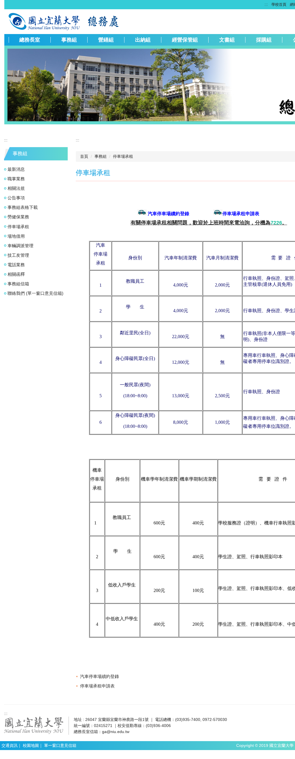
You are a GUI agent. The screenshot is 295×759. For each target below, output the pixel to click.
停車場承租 (18, 226)
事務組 (69, 40)
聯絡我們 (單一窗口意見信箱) (35, 293)
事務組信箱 (18, 283)
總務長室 (29, 40)
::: (266, 4)
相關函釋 (16, 274)
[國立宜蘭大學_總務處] (45, 21)
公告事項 (16, 197)
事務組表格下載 (22, 207)
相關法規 (16, 188)
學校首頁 (278, 4)
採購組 (264, 40)
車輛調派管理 (20, 245)
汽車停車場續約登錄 (99, 676)
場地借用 (16, 236)
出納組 (143, 40)
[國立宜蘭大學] (34, 725)
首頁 (84, 156)
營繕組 (106, 40)
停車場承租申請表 (97, 685)
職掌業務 (16, 178)
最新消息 (16, 169)
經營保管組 (185, 40)
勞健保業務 (18, 216)
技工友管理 (18, 255)
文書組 (227, 40)
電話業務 (16, 264)
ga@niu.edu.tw (115, 731)
